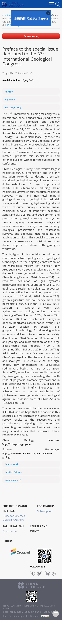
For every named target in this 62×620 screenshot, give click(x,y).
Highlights (10, 99)
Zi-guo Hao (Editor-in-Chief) (17, 73)
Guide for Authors (13, 519)
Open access (10, 531)
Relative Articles (13, 471)
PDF (32, 36)
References (12, 463)
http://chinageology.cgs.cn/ (16, 444)
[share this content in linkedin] (47, 573)
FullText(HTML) (13, 107)
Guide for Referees (14, 516)
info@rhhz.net (33, 616)
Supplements (13, 479)
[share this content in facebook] (32, 573)
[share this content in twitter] (39, 573)
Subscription (44, 511)
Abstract (9, 91)
